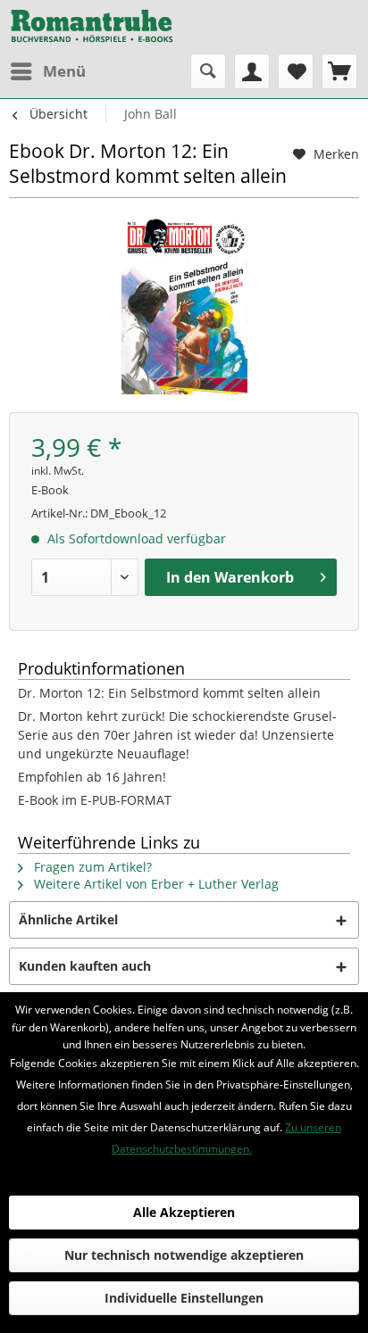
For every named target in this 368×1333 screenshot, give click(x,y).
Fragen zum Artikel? (91, 866)
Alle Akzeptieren (184, 1212)
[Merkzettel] (296, 71)
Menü (64, 71)
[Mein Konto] (252, 71)
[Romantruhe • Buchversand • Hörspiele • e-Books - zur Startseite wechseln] (92, 27)
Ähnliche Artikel (68, 919)
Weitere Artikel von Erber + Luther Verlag (154, 883)
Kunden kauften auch (85, 965)
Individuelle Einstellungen (184, 1297)
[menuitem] (47, 71)
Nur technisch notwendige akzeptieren (184, 1254)
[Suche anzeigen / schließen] (208, 71)
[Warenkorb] (339, 71)
